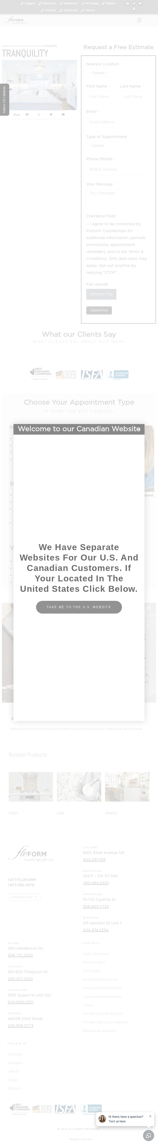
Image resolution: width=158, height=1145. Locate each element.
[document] (79, 572)
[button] (139, 429)
